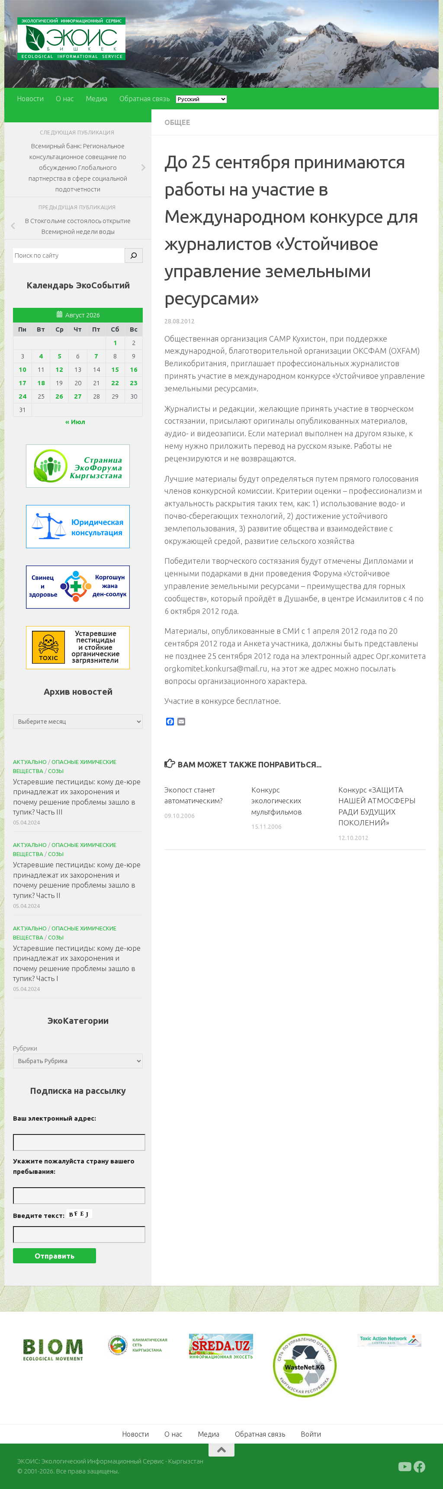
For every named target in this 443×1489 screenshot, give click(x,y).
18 (41, 383)
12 (59, 369)
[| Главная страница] (71, 38)
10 (22, 369)
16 (134, 369)
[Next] (151, 1351)
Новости (30, 98)
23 (134, 383)
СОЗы (56, 771)
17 (22, 383)
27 (78, 396)
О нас (65, 98)
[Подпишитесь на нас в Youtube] (404, 1466)
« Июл (75, 421)
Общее (177, 122)
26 (59, 396)
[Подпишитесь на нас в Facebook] (420, 1466)
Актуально (30, 762)
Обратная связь (144, 98)
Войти (311, 1433)
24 (22, 396)
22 (115, 383)
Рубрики (25, 1048)
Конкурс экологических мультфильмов (276, 801)
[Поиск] (134, 255)
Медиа (96, 98)
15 (115, 369)
